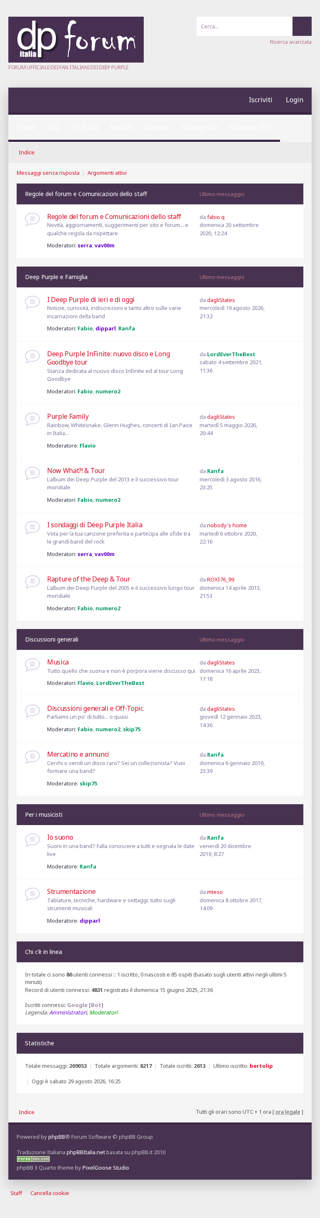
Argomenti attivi (107, 172)
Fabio (85, 328)
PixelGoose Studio (105, 1167)
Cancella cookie (49, 1193)
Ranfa (126, 328)
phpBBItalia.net (86, 1152)
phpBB (56, 1136)
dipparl (105, 328)
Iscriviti (260, 99)
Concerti (158, 127)
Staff (16, 1193)
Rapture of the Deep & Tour (88, 579)
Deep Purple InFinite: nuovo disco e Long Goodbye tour (108, 358)
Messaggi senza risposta (48, 172)
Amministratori (68, 1012)
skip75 (131, 729)
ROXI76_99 (220, 579)
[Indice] (76, 60)
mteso (215, 892)
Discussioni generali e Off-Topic (95, 708)
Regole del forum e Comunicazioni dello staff (86, 194)
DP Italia (84, 127)
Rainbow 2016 (252, 127)
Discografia (200, 127)
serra (85, 245)
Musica (58, 662)
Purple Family (68, 416)
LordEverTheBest (231, 354)
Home (26, 127)
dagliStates (221, 300)
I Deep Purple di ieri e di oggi (91, 299)
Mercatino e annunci (78, 754)
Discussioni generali (51, 639)
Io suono (60, 837)
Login (294, 99)
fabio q (216, 217)
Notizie (121, 127)
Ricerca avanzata (291, 41)
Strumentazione (71, 891)
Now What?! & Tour (76, 470)
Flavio (88, 445)
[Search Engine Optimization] (33, 1160)
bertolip (261, 1066)
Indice (27, 152)
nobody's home (227, 525)
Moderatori (103, 1012)
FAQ (53, 127)
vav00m (105, 245)
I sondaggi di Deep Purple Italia (94, 524)
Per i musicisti (43, 814)
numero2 (107, 391)
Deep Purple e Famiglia (56, 277)
